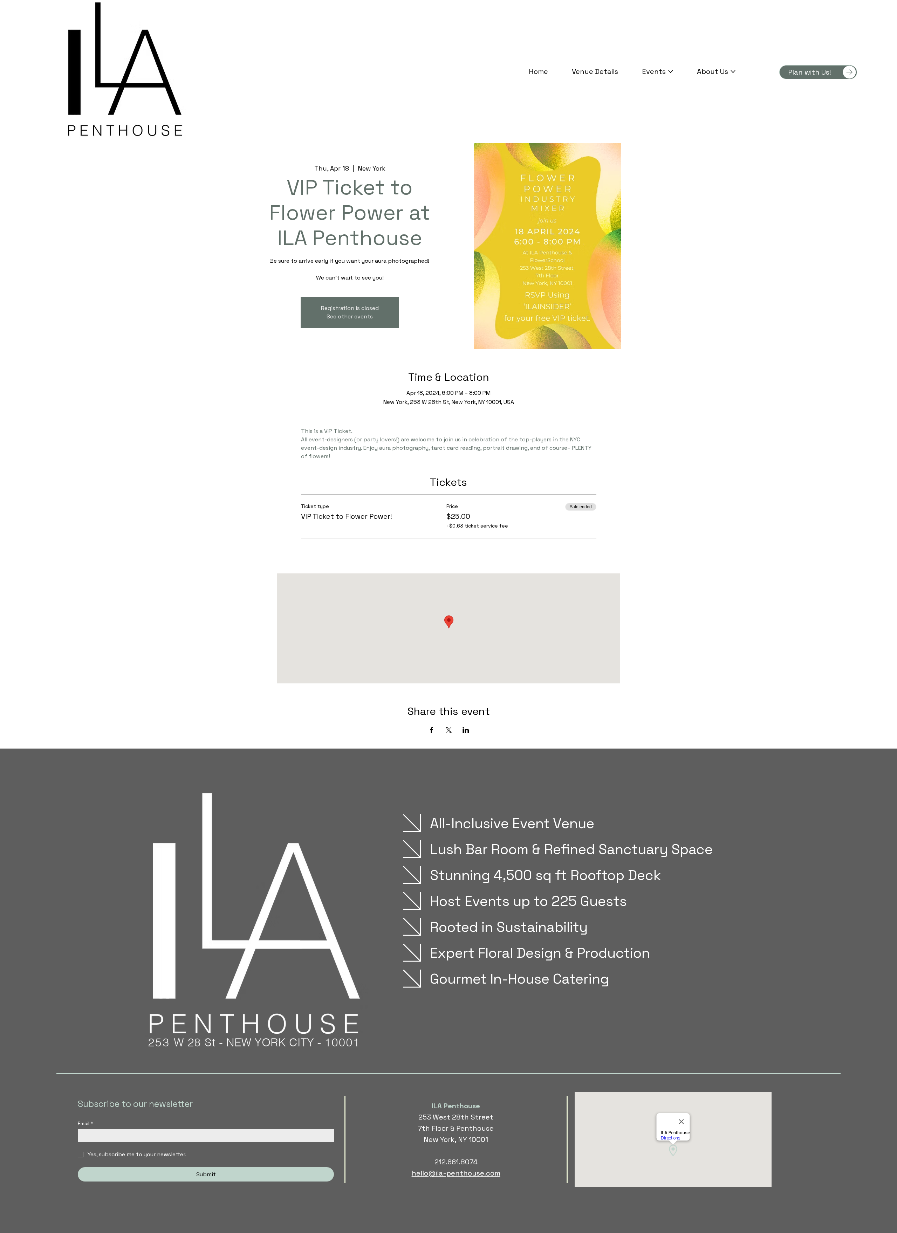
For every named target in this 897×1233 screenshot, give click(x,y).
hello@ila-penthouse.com (456, 1173)
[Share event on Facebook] (431, 730)
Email (85, 1124)
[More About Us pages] (733, 71)
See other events (350, 316)
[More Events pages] (670, 71)
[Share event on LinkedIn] (466, 730)
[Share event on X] (448, 730)
